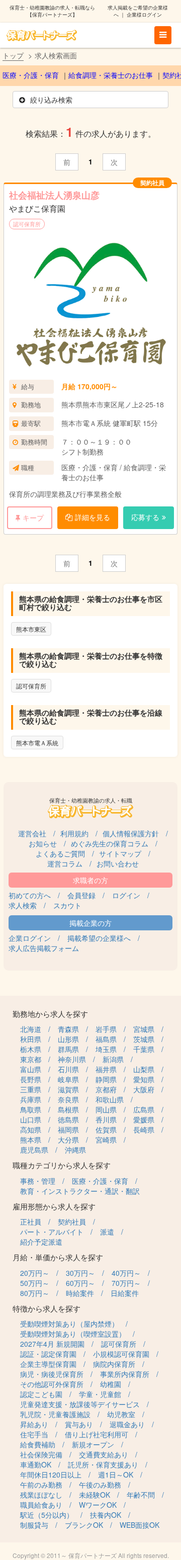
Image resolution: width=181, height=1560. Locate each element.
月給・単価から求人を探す (58, 1257)
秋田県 (30, 1039)
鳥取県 (30, 1109)
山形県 (68, 1039)
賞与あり (79, 1424)
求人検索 (23, 905)
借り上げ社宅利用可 (96, 1434)
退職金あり (127, 1424)
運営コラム (64, 863)
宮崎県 (106, 1140)
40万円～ (126, 1273)
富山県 (30, 1069)
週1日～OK (115, 1474)
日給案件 (125, 1293)
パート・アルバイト (51, 1232)
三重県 (30, 1089)
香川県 (106, 1119)
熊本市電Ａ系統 (37, 742)
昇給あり (34, 1424)
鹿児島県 (34, 1150)
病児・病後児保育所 (51, 1374)
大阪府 (143, 1089)
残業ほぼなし (41, 1495)
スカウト (67, 905)
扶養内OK (105, 1515)
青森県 (68, 1029)
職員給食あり (41, 1505)
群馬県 (68, 1049)
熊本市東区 (31, 629)
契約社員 (72, 1222)
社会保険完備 (41, 1454)
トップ (13, 55)
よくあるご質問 (60, 853)
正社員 (30, 1222)
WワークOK (98, 1505)
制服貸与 (34, 1525)
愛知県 (143, 1079)
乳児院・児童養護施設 (55, 1414)
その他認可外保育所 (51, 1384)
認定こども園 (41, 1394)
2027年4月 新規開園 (52, 1344)
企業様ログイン (144, 14)
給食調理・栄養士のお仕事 (110, 75)
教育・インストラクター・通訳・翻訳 (80, 1191)
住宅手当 (34, 1434)
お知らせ (43, 843)
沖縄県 (75, 1150)
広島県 (143, 1109)
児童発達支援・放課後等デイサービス (80, 1404)
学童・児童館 (100, 1394)
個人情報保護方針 (131, 833)
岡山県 (106, 1109)
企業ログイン (30, 938)
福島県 (106, 1039)
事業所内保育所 (124, 1374)
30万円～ (80, 1273)
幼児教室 (121, 1414)
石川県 (68, 1069)
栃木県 (30, 1049)
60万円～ (80, 1283)
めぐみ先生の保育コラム (109, 843)
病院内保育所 (114, 1364)
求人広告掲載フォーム (44, 948)
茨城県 (143, 1039)
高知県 (30, 1129)
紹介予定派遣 (41, 1242)
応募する (145, 517)
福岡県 (68, 1129)
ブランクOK (84, 1525)
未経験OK (94, 1495)
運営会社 (32, 833)
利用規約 (74, 833)
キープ (33, 517)
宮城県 (143, 1029)
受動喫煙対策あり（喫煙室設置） (73, 1334)
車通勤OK (35, 1464)
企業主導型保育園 (48, 1364)
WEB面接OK (139, 1525)
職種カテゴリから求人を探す (62, 1165)
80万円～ (34, 1293)
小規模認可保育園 (121, 1354)
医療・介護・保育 (31, 75)
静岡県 (106, 1079)
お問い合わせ (118, 863)
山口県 (30, 1119)
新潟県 (113, 1059)
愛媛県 (143, 1119)
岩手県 (106, 1029)
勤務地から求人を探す (50, 1013)
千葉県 (143, 1049)
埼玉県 (106, 1049)
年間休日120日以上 (50, 1474)
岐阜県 (68, 1079)
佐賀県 (106, 1129)
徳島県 (68, 1119)
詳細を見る (92, 517)
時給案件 (80, 1293)
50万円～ (34, 1283)
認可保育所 (27, 224)
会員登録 (81, 895)
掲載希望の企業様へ (99, 938)
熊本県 (30, 1140)
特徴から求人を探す (46, 1308)
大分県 (68, 1140)
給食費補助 (37, 1444)
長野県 (30, 1079)
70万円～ (126, 1283)
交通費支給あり (103, 1454)
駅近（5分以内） (46, 1515)
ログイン (126, 895)
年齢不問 (141, 1495)
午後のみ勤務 (100, 1485)
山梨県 (143, 1069)
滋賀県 (68, 1089)
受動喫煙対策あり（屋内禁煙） (69, 1324)
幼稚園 (110, 1384)
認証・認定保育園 (48, 1354)
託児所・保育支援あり (103, 1464)
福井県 (106, 1069)
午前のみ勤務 (41, 1485)
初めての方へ (30, 895)
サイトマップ (120, 853)
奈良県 (68, 1099)
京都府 (106, 1089)
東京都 (30, 1059)
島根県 (68, 1109)
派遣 (107, 1232)
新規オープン (93, 1444)
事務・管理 (37, 1181)
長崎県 (143, 1129)
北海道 (30, 1029)
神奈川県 (72, 1059)
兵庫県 (30, 1099)
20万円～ (34, 1273)
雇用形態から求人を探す (54, 1206)
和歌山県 (110, 1099)
